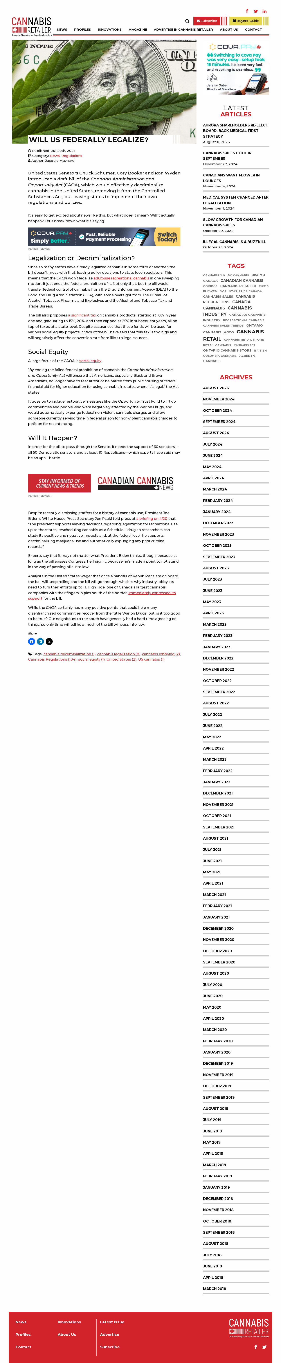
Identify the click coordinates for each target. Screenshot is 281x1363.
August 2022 (216, 703)
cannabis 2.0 (214, 275)
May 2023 (212, 602)
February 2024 (218, 501)
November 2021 (218, 805)
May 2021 (211, 872)
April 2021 (213, 883)
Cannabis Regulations (52, 659)
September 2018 (219, 1232)
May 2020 (212, 1007)
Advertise (109, 1335)
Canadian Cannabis (241, 281)
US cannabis (151, 659)
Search (187, 21)
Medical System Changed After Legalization (235, 200)
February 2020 (218, 1041)
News (62, 29)
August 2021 (215, 838)
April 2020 (213, 1018)
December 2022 (218, 658)
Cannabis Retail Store (244, 339)
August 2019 (215, 1109)
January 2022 (216, 782)
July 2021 (212, 849)
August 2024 (216, 433)
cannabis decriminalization (69, 654)
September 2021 (218, 827)
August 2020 (216, 973)
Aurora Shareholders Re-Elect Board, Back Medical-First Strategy (235, 130)
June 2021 (212, 861)
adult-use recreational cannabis (121, 278)
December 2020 (218, 928)
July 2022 (212, 714)
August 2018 (215, 1244)
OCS (223, 291)
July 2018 (212, 1255)
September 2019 (219, 1097)
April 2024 (213, 478)
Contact (253, 29)
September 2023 (219, 557)
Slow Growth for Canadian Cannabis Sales (233, 222)
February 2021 (217, 906)
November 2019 (218, 1075)
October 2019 (217, 1086)
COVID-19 (210, 286)
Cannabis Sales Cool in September (227, 156)
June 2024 (213, 455)
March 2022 (215, 759)
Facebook (247, 11)
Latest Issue (112, 1322)
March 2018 (214, 1289)
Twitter (255, 11)
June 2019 (212, 1131)
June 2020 (213, 996)
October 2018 (217, 1221)
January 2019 (216, 1187)
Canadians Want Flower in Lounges (231, 178)
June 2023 (212, 591)
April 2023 (213, 613)
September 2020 (219, 962)
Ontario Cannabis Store (227, 350)
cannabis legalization (118, 654)
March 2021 (214, 895)
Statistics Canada (245, 291)
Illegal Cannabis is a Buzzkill (234, 242)
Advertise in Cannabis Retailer (183, 29)
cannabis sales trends (223, 325)
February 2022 (217, 771)
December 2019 (218, 1063)
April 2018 (213, 1277)
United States (121, 659)
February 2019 (217, 1176)
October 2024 (217, 410)
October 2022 (217, 681)
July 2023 (212, 579)
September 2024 (219, 422)
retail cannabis (217, 345)
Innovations (110, 29)
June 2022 (212, 726)
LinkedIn (264, 11)
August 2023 (216, 568)
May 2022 (212, 737)
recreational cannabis (244, 320)
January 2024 (217, 512)
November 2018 (218, 1210)
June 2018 (212, 1266)
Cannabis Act (244, 345)
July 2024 (212, 444)
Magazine (138, 29)
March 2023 (215, 624)
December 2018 (218, 1199)
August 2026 (216, 388)
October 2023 (217, 545)
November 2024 (218, 399)
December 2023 (218, 523)
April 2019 (213, 1153)
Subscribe (208, 21)
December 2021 (218, 793)
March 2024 (215, 489)
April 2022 (213, 748)
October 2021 (217, 816)
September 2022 (219, 692)
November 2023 (218, 534)
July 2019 (212, 1120)
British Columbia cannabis (235, 353)
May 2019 (212, 1142)
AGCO (229, 332)
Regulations (71, 156)
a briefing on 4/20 (151, 519)
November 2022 (218, 669)
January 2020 (217, 1052)
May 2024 (212, 467)
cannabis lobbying (161, 654)
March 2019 (214, 1165)
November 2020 (218, 940)
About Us (229, 29)
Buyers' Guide (247, 21)
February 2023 (217, 636)
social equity (90, 361)
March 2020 (215, 1030)
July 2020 (212, 985)
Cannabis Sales (218, 297)
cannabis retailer (238, 286)
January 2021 (216, 917)
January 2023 (216, 647)
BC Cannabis (238, 275)
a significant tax (82, 315)
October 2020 (217, 951)
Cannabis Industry (227, 311)
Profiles (82, 29)
